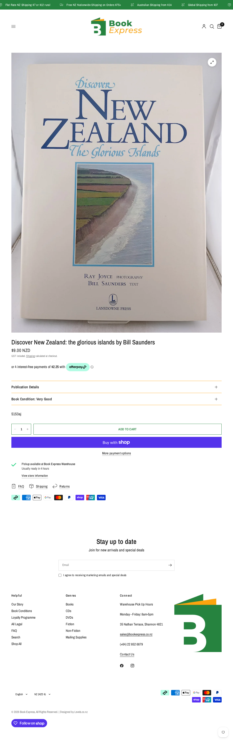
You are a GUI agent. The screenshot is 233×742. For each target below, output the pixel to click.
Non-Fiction (73, 630)
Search (15, 637)
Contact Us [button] (127, 654)
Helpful (16, 595)
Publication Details (25, 386)
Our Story (17, 604)
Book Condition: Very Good (31, 398)
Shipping (30, 356)
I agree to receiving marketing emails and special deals (94, 575)
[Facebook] (125, 666)
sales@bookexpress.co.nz (136, 634)
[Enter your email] (170, 565)
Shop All (16, 643)
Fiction (70, 624)
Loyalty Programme (23, 617)
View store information (35, 476)
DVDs (69, 617)
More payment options (116, 453)
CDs (68, 610)
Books (69, 604)
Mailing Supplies (76, 637)
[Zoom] (212, 62)
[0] (219, 26)
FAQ (14, 630)
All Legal (16, 624)
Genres (71, 595)
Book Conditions (21, 610)
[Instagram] (136, 666)
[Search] (212, 26)
